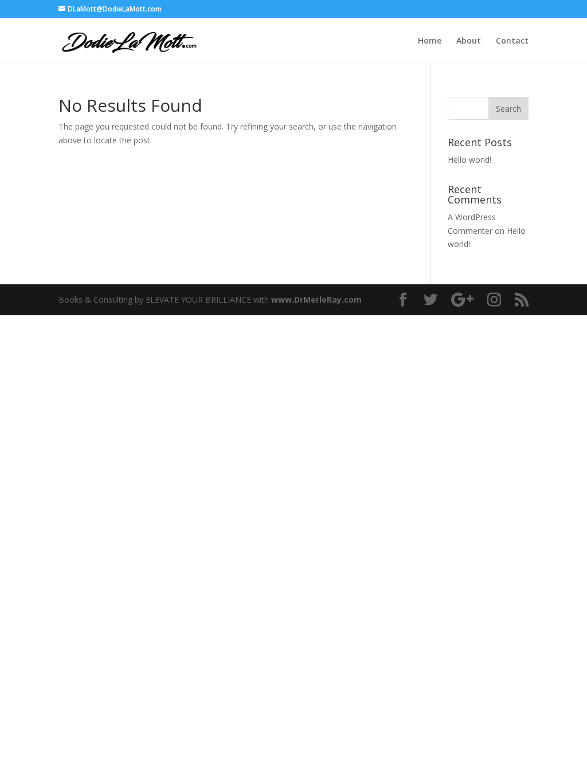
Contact (512, 41)
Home (429, 41)
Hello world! (469, 159)
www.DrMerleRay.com (316, 299)
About (468, 41)
